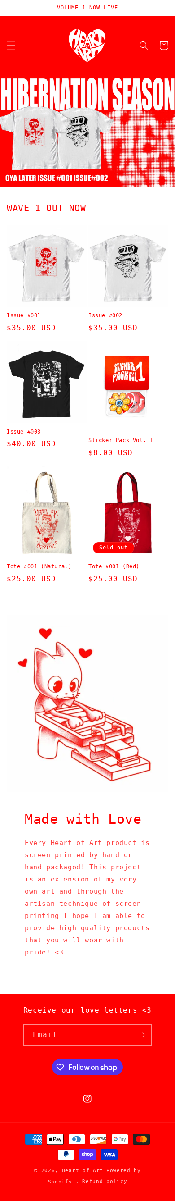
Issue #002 (105, 315)
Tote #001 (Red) (114, 566)
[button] (11, 45)
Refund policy (104, 1181)
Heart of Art (82, 1171)
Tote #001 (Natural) (39, 566)
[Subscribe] (141, 1035)
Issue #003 (24, 432)
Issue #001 (24, 315)
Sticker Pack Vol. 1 (120, 440)
